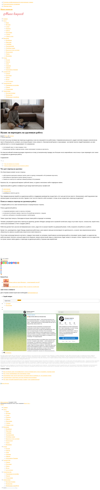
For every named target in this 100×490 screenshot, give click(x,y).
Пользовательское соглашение (11, 4)
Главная (5, 18)
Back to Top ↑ (27, 403)
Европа (8, 62)
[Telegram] (8, 263)
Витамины (9, 56)
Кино (7, 22)
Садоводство (6, 71)
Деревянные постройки (12, 85)
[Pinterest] (2, 263)
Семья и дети (9, 36)
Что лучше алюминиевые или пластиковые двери (16, 373)
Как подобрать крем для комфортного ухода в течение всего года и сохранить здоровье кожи (29, 371)
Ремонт (8, 87)
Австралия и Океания (12, 69)
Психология (9, 52)
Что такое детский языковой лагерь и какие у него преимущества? (21, 379)
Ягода (7, 79)
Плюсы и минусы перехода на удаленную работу (16, 165)
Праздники (9, 32)
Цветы (8, 77)
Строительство (7, 83)
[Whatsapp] (4, 263)
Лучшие (8, 303)
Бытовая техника (10, 93)
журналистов (6, 191)
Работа (8, 30)
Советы (8, 34)
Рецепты (8, 28)
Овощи (8, 73)
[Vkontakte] (12, 263)
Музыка (8, 24)
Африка (8, 67)
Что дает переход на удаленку (11, 163)
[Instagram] (14, 263)
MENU (2, 404)
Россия (8, 60)
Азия (7, 63)
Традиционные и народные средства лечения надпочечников (20, 377)
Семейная (8, 44)
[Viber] (10, 263)
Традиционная (10, 46)
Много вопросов (7, 9)
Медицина (6, 38)
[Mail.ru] (16, 263)
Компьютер (9, 95)
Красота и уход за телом (12, 50)
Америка (8, 65)
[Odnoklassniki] (6, 263)
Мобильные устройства (12, 97)
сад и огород (9, 81)
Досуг (5, 20)
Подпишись (5, 260)
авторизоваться (33, 292)
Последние (9, 305)
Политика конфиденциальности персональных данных (18, 2)
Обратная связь (7, 6)
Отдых (5, 58)
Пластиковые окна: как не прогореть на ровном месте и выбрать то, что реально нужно (27, 375)
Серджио (12, 135)
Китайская (9, 40)
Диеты (8, 54)
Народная (8, 42)
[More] (18, 263)
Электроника (6, 91)
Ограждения (9, 89)
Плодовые (9, 75)
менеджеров (6, 189)
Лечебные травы (10, 48)
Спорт (7, 26)
